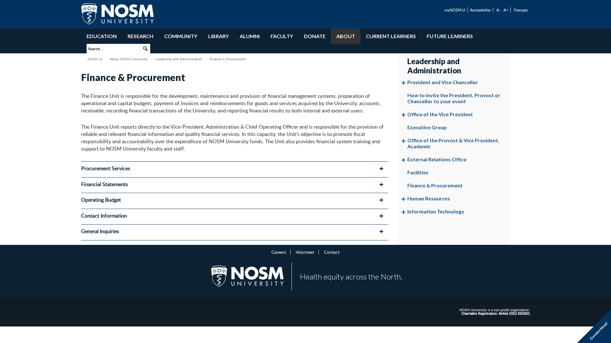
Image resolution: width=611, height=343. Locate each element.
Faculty (281, 36)
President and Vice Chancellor (442, 82)
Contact (332, 252)
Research (140, 36)
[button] (145, 48)
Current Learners (391, 36)
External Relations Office (437, 159)
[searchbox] (118, 48)
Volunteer (305, 252)
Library (218, 36)
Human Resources (428, 198)
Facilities (417, 172)
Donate (315, 36)
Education (102, 36)
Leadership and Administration (178, 59)
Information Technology (435, 211)
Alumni (250, 36)
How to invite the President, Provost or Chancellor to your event (453, 98)
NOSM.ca (95, 59)
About (345, 36)
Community (180, 36)
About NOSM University (129, 59)
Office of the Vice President (440, 114)
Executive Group (427, 127)
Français (521, 9)
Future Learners (450, 36)
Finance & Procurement (435, 185)
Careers (278, 252)
